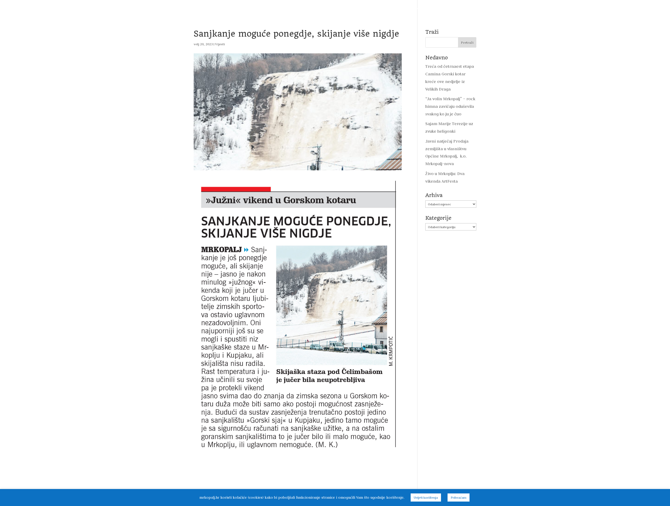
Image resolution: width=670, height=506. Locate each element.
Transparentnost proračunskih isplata (327, 8)
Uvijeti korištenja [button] (426, 497)
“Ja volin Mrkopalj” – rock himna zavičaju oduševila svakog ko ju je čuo (450, 106)
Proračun (276, 8)
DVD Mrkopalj (463, 8)
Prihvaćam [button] (458, 497)
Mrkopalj (435, 8)
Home (177, 8)
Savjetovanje (380, 8)
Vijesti (196, 8)
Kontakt (490, 8)
